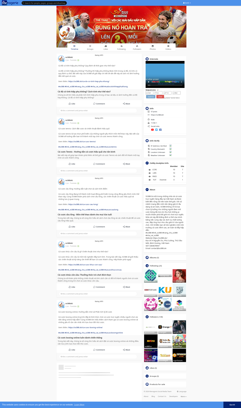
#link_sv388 (70, 86)
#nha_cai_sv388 (97, 86)
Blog (153, 396)
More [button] (183, 396)
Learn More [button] (79, 405)
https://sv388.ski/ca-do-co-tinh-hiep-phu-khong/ (88, 81)
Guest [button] (187, 3)
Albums (153, 258)
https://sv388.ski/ (157, 115)
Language (182, 391)
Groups (153, 376)
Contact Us (162, 396)
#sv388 (61, 86)
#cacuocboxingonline (113, 332)
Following (154, 266)
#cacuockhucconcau (113, 269)
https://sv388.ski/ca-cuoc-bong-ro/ (83, 390)
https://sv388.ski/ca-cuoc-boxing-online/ (85, 327)
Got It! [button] (232, 405)
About (146, 396)
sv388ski (85, 33)
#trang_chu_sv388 (82, 86)
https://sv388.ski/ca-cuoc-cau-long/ (83, 204)
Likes (152, 368)
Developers (173, 396)
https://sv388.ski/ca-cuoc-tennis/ (82, 141)
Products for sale (157, 384)
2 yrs (67, 60)
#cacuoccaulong (111, 209)
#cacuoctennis (110, 146)
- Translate (73, 60)
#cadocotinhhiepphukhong (116, 86)
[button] (45, 3)
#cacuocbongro (111, 395)
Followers (154, 317)
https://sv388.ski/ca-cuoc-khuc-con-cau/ (85, 264)
